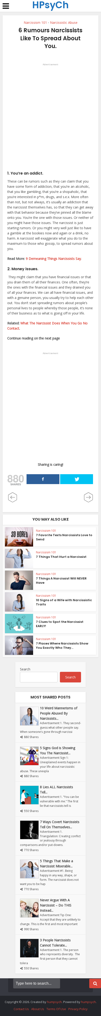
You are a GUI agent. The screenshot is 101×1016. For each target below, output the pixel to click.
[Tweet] (76, 479)
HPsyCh (50, 5)
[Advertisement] (50, 117)
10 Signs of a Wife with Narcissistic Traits (64, 602)
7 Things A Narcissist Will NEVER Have (61, 580)
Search (25, 669)
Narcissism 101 (35, 22)
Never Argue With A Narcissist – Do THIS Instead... (55, 905)
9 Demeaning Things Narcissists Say (53, 258)
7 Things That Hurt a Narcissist (61, 557)
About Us (37, 1009)
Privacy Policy (78, 1009)
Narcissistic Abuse (64, 22)
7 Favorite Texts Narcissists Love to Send (64, 537)
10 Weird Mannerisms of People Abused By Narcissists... (58, 713)
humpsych (54, 1002)
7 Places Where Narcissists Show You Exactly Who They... (62, 645)
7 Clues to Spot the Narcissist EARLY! (59, 624)
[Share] (43, 479)
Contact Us (21, 1009)
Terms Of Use (56, 1009)
